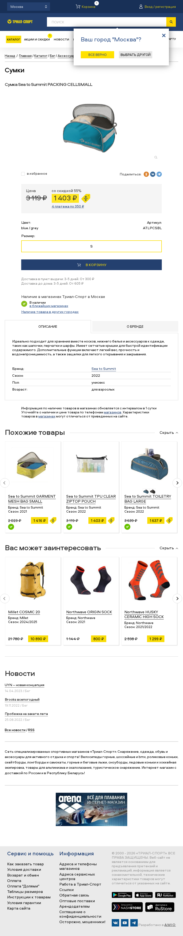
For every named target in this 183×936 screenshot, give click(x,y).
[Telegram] (134, 922)
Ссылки (66, 889)
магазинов (112, 412)
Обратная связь (74, 895)
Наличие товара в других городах (50, 311)
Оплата (14, 880)
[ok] (146, 174)
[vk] (152, 174)
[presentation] (5, 483)
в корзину (96, 264)
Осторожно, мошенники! (82, 922)
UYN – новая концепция (24, 684)
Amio (170, 924)
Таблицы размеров (25, 891)
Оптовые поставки (77, 901)
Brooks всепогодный (22, 699)
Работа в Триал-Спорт (80, 884)
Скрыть (167, 432)
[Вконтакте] (115, 922)
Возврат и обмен (23, 875)
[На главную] (20, 21)
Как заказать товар (25, 864)
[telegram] (159, 174)
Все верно (97, 54)
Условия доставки (24, 869)
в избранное (37, 174)
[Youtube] (124, 922)
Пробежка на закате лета (26, 713)
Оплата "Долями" (23, 886)
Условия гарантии (24, 903)
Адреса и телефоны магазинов (78, 866)
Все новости (15, 730)
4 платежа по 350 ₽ (68, 206)
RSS (31, 730)
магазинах (46, 416)
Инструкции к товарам (29, 897)
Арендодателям (74, 906)
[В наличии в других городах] (11, 527)
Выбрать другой (136, 54)
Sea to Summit (104, 368)
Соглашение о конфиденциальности (80, 914)
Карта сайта (18, 908)
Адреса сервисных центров (77, 876)
